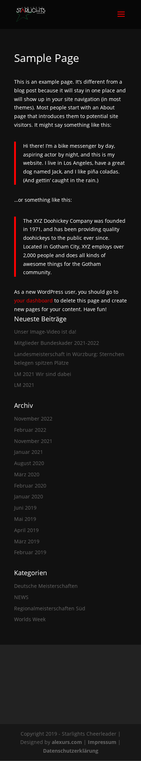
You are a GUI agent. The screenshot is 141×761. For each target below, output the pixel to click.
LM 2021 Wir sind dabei (42, 374)
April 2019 (26, 530)
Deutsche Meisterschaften (46, 585)
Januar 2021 (28, 451)
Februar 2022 (30, 429)
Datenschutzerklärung (70, 750)
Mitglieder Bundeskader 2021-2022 (56, 342)
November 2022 (33, 418)
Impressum (103, 742)
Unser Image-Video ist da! (45, 331)
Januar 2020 (28, 496)
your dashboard (33, 300)
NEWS (21, 597)
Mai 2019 (25, 518)
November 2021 (33, 441)
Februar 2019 (30, 552)
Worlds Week (30, 619)
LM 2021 (24, 384)
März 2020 (26, 474)
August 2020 (29, 463)
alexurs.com (68, 742)
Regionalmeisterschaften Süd (49, 608)
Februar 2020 (30, 485)
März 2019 (26, 541)
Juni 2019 (25, 507)
